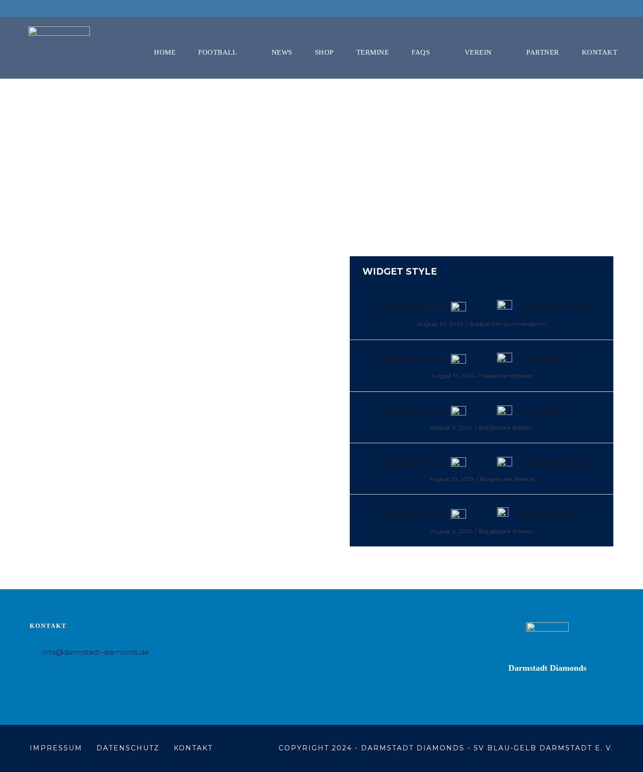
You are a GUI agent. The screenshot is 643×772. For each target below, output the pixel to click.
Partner (542, 52)
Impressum (56, 748)
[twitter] (606, 8)
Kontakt (600, 52)
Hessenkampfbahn (506, 375)
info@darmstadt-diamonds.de (95, 652)
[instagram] (624, 8)
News (282, 52)
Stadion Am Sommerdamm (507, 323)
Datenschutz (128, 748)
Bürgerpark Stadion (506, 427)
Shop (324, 52)
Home (165, 52)
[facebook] (589, 8)
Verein (478, 52)
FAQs (420, 52)
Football (217, 52)
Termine (372, 52)
